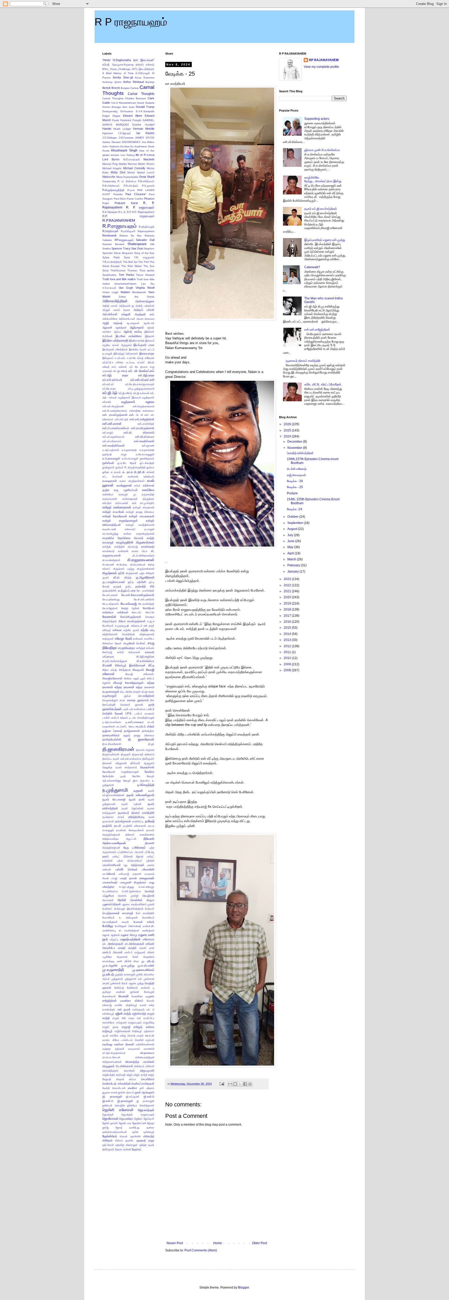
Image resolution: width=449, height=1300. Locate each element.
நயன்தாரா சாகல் (113, 817)
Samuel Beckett (113, 244)
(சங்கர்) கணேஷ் (145, 64)
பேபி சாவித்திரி (145, 913)
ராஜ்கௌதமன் (122, 1031)
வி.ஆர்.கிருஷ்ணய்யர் (114, 1053)
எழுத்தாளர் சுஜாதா (137, 402)
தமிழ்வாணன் (132, 730)
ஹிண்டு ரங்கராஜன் (127, 1145)
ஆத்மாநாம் (137, 327)
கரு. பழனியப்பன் (128, 489)
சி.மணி (107, 665)
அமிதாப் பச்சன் (144, 309)
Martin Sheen (146, 163)
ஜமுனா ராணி (109, 1092)
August (292, 529)
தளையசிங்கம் (111, 735)
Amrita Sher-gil (123, 77)
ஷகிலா (150, 1127)
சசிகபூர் (106, 630)
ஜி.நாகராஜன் (125, 1100)
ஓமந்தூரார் (108, 467)
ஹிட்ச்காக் (108, 1145)
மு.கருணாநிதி (113, 970)
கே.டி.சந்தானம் (110, 603)
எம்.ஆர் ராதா (115, 375)
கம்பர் (137, 485)
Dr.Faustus (126, 111)
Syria (127, 257)
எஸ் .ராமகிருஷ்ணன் (115, 414)
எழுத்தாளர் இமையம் (129, 397)
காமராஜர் (108, 542)
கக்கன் (150, 472)
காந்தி (150, 538)
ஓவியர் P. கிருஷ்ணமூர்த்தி (131, 467)
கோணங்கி (109, 617)
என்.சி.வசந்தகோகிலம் (114, 410)
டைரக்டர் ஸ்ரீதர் (145, 726)
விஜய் (130, 1074)
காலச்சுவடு (147, 546)
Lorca (150, 154)
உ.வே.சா (149, 357)
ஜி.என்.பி (149, 1096)
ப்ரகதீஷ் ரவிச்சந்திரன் (300, 453)
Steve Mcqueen (123, 253)
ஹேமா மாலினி (123, 1149)
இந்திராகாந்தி (136, 340)
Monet (131, 172)
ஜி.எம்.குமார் (133, 1096)
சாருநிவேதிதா (126, 647)
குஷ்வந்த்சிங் (109, 590)
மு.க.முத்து (127, 965)
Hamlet (106, 128)
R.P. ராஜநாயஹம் (128, 216)
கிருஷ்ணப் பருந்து (123, 568)
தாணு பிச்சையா (144, 735)
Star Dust (137, 248)
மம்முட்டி (114, 939)
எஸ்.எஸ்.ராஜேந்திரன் (142, 419)
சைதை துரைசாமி (138, 700)
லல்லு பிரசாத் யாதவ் (132, 1035)
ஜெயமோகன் (110, 1118)
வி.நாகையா (147, 1052)
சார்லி (120, 652)
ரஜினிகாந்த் (139, 1013)
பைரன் (125, 922)
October (293, 516)
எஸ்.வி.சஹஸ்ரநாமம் (113, 436)
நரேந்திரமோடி (136, 816)
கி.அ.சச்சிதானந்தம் (143, 555)
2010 (288, 658)
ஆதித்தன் (121, 327)
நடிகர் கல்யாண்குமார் (141, 795)
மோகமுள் (149, 991)
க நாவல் (116, 472)
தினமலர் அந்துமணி (114, 763)
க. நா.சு (127, 472)
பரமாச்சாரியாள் (111, 864)
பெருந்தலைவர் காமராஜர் (117, 913)
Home (217, 1243)
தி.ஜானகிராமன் (118, 749)
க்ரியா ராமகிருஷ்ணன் (132, 621)
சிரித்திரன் (125, 669)
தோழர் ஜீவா (130, 780)
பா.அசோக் (108, 873)
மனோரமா (148, 939)
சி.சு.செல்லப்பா (145, 660)
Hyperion (107, 133)
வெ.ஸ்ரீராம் (147, 1079)
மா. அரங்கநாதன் (112, 943)
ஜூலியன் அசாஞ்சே (113, 1105)
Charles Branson (135, 98)
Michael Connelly (134, 168)
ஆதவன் (107, 327)
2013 (288, 640)
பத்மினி (150, 860)
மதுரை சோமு (129, 934)
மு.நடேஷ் (108, 974)
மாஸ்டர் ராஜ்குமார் (135, 952)
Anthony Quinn (112, 82)
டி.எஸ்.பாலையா (135, 722)
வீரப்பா (132, 1079)
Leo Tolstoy (128, 155)
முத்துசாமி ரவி (133, 978)
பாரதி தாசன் (128, 878)
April (291, 553)
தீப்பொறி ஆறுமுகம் (142, 763)
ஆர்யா (117, 331)
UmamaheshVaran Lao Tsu (134, 283)
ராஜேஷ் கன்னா (144, 1026)
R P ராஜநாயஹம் (131, 22)
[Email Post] (221, 1083)
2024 (288, 436)
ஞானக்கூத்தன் (112, 709)
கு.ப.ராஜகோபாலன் (113, 581)
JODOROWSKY (131, 142)
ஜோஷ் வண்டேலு (128, 1127)
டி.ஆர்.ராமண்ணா (111, 722)
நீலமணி (149, 843)
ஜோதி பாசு (125, 1123)
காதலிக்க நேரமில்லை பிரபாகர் (122, 538)
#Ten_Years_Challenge (116, 69)
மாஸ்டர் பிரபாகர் (112, 952)
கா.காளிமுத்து (110, 533)
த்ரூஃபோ (145, 780)
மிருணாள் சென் (127, 956)
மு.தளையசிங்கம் (143, 970)
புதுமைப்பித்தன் (111, 904)
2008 (288, 670)
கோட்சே (150, 612)
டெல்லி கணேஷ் (296, 469)
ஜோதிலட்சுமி (139, 1123)
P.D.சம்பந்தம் (131, 185)
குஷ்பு (128, 586)
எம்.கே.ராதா (109, 388)
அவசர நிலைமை (145, 318)
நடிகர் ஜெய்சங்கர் (132, 808)
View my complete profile (321, 67)
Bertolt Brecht (111, 87)
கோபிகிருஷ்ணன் (130, 616)
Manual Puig (110, 163)
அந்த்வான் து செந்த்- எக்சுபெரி (136, 305)
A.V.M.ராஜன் (142, 73)
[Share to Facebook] (245, 1084)
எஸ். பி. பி (136, 414)
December (295, 441)
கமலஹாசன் (109, 480)
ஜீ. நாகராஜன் (145, 1101)
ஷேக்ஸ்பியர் (109, 1136)
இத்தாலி (149, 336)
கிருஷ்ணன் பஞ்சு (135, 573)
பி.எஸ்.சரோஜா (146, 886)
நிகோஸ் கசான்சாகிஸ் (140, 834)
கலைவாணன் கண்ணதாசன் (119, 498)
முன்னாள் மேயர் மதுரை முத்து (127, 983)
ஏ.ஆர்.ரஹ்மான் (110, 450)
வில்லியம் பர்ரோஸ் (144, 1066)
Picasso (149, 198)
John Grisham (110, 146)
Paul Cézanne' (136, 194)
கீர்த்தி (127, 577)
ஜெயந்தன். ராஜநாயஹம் (138, 1114)
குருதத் (117, 586)
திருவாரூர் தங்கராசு (143, 754)
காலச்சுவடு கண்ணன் (115, 551)
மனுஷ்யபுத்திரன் (130, 939)
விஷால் (120, 1079)
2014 (288, 634)
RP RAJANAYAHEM (324, 60)
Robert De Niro (131, 235)
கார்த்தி (106, 546)
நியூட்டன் (131, 838)
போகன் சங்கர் (144, 921)
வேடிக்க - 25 (295, 487)
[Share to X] (240, 1084)
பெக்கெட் (107, 908)
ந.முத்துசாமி (115, 790)
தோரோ (136, 776)
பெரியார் (149, 908)
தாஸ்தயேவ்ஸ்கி (111, 739)
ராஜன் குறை (110, 1027)
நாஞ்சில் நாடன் (111, 825)
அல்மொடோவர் (127, 318)
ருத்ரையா (149, 1031)
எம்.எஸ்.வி (108, 384)
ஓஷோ (105, 472)
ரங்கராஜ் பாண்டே (112, 1005)
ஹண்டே (129, 1140)
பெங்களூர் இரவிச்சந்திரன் (128, 908)
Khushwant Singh (124, 150)
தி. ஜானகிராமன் (141, 739)
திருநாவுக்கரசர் (111, 754)
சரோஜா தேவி (123, 638)
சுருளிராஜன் (109, 695)
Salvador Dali (145, 239)
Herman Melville (143, 128)
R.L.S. (122, 212)
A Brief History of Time (118, 73)
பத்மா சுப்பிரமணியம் (129, 860)
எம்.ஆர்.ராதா (146, 375)
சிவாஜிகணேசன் (112, 678)
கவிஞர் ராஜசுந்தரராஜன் (120, 520)
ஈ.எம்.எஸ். (120, 358)
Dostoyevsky (109, 111)
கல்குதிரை (148, 498)
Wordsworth (139, 292)
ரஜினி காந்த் (123, 1013)
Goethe (136, 124)
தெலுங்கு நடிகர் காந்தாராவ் (119, 767)
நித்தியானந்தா (110, 838)
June (291, 541)
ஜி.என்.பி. (108, 1100)
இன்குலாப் (108, 358)
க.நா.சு (139, 472)
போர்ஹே (107, 926)
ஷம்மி (135, 1132)
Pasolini (118, 194)
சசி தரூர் (149, 625)
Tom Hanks (126, 274)
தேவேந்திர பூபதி (114, 776)
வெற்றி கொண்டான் (114, 1088)
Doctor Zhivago (111, 107)
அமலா (126, 309)
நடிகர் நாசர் (137, 799)
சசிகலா (117, 630)
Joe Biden (148, 142)
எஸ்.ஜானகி (148, 445)
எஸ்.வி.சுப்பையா (144, 436)
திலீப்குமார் (148, 758)
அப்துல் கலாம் (111, 309)
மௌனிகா (137, 996)
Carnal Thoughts (141, 94)
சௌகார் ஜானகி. (131, 704)
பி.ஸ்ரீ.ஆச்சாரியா (131, 891)
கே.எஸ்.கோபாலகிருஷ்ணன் (137, 594)
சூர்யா (127, 695)
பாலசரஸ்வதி (109, 882)
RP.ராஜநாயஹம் (124, 239)
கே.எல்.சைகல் (110, 595)
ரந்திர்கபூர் (131, 1005)
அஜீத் (105, 323)
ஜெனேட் (138, 1118)
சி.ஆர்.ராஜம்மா (145, 656)
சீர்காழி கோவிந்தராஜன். (128, 682)
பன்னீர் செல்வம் (126, 869)
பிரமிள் (122, 900)
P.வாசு (131, 190)
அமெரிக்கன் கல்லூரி (116, 314)
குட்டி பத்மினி (137, 581)
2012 (288, 646)
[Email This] (230, 1084)
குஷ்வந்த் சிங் (144, 586)
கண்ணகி (133, 476)
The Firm (143, 261)
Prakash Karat (126, 203)
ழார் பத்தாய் (147, 1088)
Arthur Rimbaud (133, 81)
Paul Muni (120, 198)
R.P (129, 212)
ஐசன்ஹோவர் (147, 458)
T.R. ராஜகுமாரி (144, 257)
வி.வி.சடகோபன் (111, 1057)
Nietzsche (108, 176)
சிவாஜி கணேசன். (140, 674)
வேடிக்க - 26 (295, 481)
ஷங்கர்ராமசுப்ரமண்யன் (114, 1132)
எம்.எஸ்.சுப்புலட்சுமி (142, 380)
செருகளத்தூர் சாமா (113, 700)
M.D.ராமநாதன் (131, 159)
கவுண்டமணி (109, 529)
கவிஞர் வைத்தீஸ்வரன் (140, 524)
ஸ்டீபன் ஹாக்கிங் (130, 1136)
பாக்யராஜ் (123, 873)
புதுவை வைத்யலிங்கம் (134, 904)
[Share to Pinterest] (250, 1084)
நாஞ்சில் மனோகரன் (134, 825)
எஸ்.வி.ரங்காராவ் (111, 441)
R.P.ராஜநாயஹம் (119, 226)
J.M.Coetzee (126, 137)
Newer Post (175, 1243)
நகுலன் (138, 790)
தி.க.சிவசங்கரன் (111, 744)
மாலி (151, 948)
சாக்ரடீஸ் (138, 638)
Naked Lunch (145, 172)
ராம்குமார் (121, 1022)
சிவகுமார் (138, 669)
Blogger (243, 1287)
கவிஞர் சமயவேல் (113, 511)
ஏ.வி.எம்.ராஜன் (130, 458)
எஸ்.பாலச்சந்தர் (145, 423)
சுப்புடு (144, 691)
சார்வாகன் (134, 652)
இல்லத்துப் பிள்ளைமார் (126, 353)
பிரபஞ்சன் (148, 895)
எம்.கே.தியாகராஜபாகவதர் (139, 384)
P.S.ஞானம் (148, 185)
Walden (125, 292)
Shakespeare (137, 244)
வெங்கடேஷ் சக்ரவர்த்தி (116, 1083)
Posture (292, 493)
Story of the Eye (144, 253)
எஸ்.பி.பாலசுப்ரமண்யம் (115, 428)
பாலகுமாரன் (146, 878)
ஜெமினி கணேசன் (118, 1110)
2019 (288, 603)
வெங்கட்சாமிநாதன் (142, 1083)
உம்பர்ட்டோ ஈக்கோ (113, 362)
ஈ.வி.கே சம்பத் (135, 358)
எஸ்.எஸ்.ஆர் (121, 419)
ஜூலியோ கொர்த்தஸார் (140, 1105)
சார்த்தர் (140, 648)
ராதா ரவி (135, 1018)
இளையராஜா (146, 353)
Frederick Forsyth (130, 120)
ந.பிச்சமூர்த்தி (145, 785)
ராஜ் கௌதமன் (296, 475)
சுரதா (151, 691)
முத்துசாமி (117, 978)
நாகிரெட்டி (138, 821)
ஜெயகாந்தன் (146, 1110)
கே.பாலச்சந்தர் (146, 603)
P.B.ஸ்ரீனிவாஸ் (111, 185)
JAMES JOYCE (144, 137)
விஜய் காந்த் (140, 1074)
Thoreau (132, 270)
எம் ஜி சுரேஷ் (120, 371)
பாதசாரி (136, 873)
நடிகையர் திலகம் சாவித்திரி (136, 812)
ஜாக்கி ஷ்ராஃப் (126, 1092)
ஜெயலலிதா (126, 1118)
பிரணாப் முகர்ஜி (130, 895)
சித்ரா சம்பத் (109, 669)
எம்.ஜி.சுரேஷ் (125, 393)
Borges (125, 88)
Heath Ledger (122, 128)
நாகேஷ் (149, 821)
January (293, 571)
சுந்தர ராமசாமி (124, 687)
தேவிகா (149, 771)
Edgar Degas (111, 115)
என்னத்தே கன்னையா (142, 410)
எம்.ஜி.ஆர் (109, 393)
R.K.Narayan (110, 212)
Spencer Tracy (120, 248)
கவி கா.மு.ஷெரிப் (143, 503)
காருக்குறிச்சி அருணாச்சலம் (135, 542)
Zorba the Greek (136, 296)
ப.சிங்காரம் (139, 847)
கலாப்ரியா (148, 490)
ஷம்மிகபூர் (148, 1132)
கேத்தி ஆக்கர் (130, 608)
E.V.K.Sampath (145, 111)
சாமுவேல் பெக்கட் (134, 643)
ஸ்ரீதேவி (107, 1140)
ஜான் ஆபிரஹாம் (144, 1092)
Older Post (259, 1243)
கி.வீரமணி (108, 564)
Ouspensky (109, 181)
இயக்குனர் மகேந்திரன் (115, 349)
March (292, 559)
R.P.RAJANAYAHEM (118, 220)
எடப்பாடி (130, 362)
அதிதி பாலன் (109, 305)
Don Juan (128, 107)
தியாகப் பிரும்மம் (145, 750)
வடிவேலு (107, 1044)
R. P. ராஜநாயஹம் (140, 207)
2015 (288, 627)
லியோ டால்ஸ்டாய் (123, 1040)
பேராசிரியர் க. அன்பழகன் (120, 917)
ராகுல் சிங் (119, 1018)
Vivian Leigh (110, 292)
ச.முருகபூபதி (122, 625)
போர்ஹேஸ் (121, 926)
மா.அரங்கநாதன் (134, 943)
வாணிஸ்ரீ (149, 1048)
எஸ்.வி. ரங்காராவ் (139, 432)
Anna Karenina (144, 77)
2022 (288, 585)
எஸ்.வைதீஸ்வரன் (144, 441)
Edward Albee (132, 115)
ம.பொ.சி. (148, 926)
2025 (288, 430)
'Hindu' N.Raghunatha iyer (120, 60)
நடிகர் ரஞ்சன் (132, 804)
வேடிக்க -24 (294, 509)
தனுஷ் (126, 735)
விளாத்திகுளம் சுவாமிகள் (118, 1070)
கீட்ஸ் (116, 577)
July (290, 535)
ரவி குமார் (124, 1009)
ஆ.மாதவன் (133, 323)
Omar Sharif (147, 176)
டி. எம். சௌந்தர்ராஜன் (141, 717)
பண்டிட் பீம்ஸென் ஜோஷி (127, 856)
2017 (288, 616)
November (295, 448)
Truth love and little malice (119, 279)
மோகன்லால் (109, 996)
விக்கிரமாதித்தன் (144, 1057)
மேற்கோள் (132, 987)
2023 (288, 579)
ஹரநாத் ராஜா (146, 1140)
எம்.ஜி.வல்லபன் (141, 393)
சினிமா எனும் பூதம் (135, 678)
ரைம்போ (114, 1035)
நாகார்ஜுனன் (123, 821)
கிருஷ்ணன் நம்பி (113, 573)
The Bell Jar (130, 261)
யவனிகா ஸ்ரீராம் (131, 1000)
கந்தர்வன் (148, 476)
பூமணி (150, 904)
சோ (152, 700)
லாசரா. (106, 1040)
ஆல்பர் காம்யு (133, 331)
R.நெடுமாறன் (110, 231)
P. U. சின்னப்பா (126, 181)
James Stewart (111, 142)
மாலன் (142, 948)
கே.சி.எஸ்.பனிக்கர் (144, 599)
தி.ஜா (151, 744)
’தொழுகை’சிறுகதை (123, 64)
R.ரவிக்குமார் (128, 231)
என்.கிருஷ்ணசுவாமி (143, 406)
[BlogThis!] (235, 1084)
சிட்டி (151, 665)
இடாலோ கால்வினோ (129, 336)
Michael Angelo (111, 168)
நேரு (126, 847)
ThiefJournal (117, 270)
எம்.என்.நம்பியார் (112, 379)
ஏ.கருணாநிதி (129, 450)
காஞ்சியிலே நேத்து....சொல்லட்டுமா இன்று (322, 179)
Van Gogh (126, 287)
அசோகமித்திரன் (115, 301)
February (294, 565)
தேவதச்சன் (147, 767)
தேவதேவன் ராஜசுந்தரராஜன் (120, 771)
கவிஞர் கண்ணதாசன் (116, 507)
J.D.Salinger (109, 137)
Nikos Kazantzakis (127, 176)
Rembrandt (109, 235)
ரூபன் (105, 1035)
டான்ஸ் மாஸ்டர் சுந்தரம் (115, 717)
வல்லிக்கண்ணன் (145, 1044)
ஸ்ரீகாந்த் (148, 1136)
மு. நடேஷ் (147, 961)
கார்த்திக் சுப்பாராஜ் (126, 546)
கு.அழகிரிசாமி (145, 577)
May (290, 547)
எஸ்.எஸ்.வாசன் (112, 423)
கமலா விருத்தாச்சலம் (132, 481)
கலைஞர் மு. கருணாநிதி (136, 494)
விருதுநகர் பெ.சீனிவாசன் (117, 1066)
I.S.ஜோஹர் (124, 133)
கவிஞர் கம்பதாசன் (143, 507)
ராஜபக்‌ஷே (148, 1022)
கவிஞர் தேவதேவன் (114, 516)
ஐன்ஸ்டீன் (108, 462)
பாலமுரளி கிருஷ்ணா (133, 882)
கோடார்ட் (137, 612)
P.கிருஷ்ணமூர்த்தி (113, 190)
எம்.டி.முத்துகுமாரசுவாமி (141, 388)
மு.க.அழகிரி (109, 965)
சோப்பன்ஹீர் (109, 704)
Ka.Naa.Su (127, 146)
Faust (115, 120)
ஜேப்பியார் (149, 1118)
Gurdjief (149, 124)
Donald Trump (145, 106)
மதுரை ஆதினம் (111, 935)
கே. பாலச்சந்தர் (145, 590)
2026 (288, 424)
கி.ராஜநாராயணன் (140, 560)
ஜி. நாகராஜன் (112, 1096)
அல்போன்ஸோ (110, 318)
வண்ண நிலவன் (124, 1044)
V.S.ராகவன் (109, 287)
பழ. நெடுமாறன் (134, 864)
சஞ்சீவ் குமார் (131, 630)
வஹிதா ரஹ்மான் (113, 1048)
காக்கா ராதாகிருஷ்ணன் (138, 533)
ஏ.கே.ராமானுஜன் (145, 454)
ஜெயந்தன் (108, 1114)
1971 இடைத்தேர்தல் (142, 69)
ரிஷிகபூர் (137, 1031)
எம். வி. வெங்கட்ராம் (141, 371)
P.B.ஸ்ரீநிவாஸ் (146, 181)
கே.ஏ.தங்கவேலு (111, 599)
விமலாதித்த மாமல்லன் (139, 1061)
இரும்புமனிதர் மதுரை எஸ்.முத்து (324, 240)
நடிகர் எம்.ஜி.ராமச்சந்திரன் (320, 209)
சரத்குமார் (108, 638)
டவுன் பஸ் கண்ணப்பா (134, 709)
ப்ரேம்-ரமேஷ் (134, 926)
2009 (288, 664)
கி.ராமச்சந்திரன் (111, 560)
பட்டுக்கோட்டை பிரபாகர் (130, 852)
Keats (105, 150)
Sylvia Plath (111, 257)
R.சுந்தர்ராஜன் (146, 226)
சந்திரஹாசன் (147, 634)
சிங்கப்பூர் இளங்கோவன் (130, 665)
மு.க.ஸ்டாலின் (146, 965)
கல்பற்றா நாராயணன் (115, 503)
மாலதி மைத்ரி (127, 947)
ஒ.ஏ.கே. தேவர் (126, 463)
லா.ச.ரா (149, 1035)
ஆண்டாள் (148, 323)
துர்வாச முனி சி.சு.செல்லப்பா (322, 150)
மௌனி (123, 996)
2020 (288, 597)
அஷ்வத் (118, 323)
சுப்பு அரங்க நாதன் (130, 691)
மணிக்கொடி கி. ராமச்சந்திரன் (120, 930)
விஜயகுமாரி (147, 1070)
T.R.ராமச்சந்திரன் (112, 261)
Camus (134, 88)
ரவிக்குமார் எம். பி (143, 1009)
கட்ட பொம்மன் (112, 476)
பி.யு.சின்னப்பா (110, 891)
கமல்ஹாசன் (124, 485)
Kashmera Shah (144, 146)
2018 (288, 609)
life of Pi (141, 154)
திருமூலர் (126, 754)
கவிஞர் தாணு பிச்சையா (140, 511)
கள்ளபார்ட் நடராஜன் (140, 529)
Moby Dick (118, 172)
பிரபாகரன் (108, 900)
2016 (288, 621)
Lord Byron (110, 159)
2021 (288, 591)
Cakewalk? (312, 267)
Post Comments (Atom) (200, 1250)
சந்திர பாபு (147, 630)
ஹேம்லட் (137, 1149)
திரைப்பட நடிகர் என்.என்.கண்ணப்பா (122, 758)
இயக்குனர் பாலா (144, 344)
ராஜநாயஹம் (135, 1022)
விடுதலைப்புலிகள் (112, 1061)
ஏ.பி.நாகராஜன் (111, 458)
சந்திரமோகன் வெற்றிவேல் (118, 634)
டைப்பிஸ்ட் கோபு (125, 726)
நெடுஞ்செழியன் (111, 847)
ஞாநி (151, 704)
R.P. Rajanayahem (143, 212)
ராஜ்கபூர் (107, 1031)
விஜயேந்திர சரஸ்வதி (114, 1074)
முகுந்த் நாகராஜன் (125, 974)
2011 (288, 652)
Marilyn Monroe (128, 163)
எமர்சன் (122, 366)
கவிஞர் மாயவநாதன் (141, 516)
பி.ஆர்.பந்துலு (126, 886)
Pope (105, 203)
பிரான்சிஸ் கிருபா (142, 900)
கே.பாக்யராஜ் (129, 604)
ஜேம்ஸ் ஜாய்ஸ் (110, 1123)
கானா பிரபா (140, 551)
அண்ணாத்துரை (144, 301)
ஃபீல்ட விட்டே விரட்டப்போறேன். (323, 384)
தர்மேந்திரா (148, 731)
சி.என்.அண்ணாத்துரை (114, 661)
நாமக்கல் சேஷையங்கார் (130, 830)
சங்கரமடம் (136, 625)
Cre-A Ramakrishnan (123, 102)
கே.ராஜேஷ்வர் (110, 608)
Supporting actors (316, 119)
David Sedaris (145, 102)
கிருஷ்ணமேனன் (145, 568)
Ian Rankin (145, 133)
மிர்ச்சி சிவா (131, 961)
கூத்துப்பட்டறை (126, 590)
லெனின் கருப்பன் (145, 1040)
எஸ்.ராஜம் (107, 432)
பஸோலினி (148, 869)
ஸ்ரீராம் (119, 1140)
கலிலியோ (107, 494)
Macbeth (148, 159)
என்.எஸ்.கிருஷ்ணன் (113, 406)
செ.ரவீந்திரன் (146, 695)
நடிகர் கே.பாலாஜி (114, 799)
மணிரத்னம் (148, 930)
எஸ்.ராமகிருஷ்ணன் (142, 428)
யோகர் (150, 1000)
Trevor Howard (145, 274)
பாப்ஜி (114, 878)
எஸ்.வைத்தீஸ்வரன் (113, 445)
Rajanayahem (146, 231)
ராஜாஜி (126, 1026)
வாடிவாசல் (134, 1048)
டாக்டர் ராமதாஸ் (144, 713)
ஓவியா (150, 467)
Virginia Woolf (145, 287)
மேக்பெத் (119, 987)
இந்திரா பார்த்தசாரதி (115, 340)
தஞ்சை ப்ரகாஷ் (112, 730)
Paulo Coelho (135, 198)
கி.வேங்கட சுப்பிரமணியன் (131, 564)
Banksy (150, 82)
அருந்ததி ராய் (144, 314)
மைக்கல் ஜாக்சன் (127, 991)
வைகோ (132, 1087)
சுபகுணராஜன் (110, 691)
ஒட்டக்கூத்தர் (147, 463)
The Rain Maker (131, 266)
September (295, 523)
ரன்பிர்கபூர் (108, 1013)
